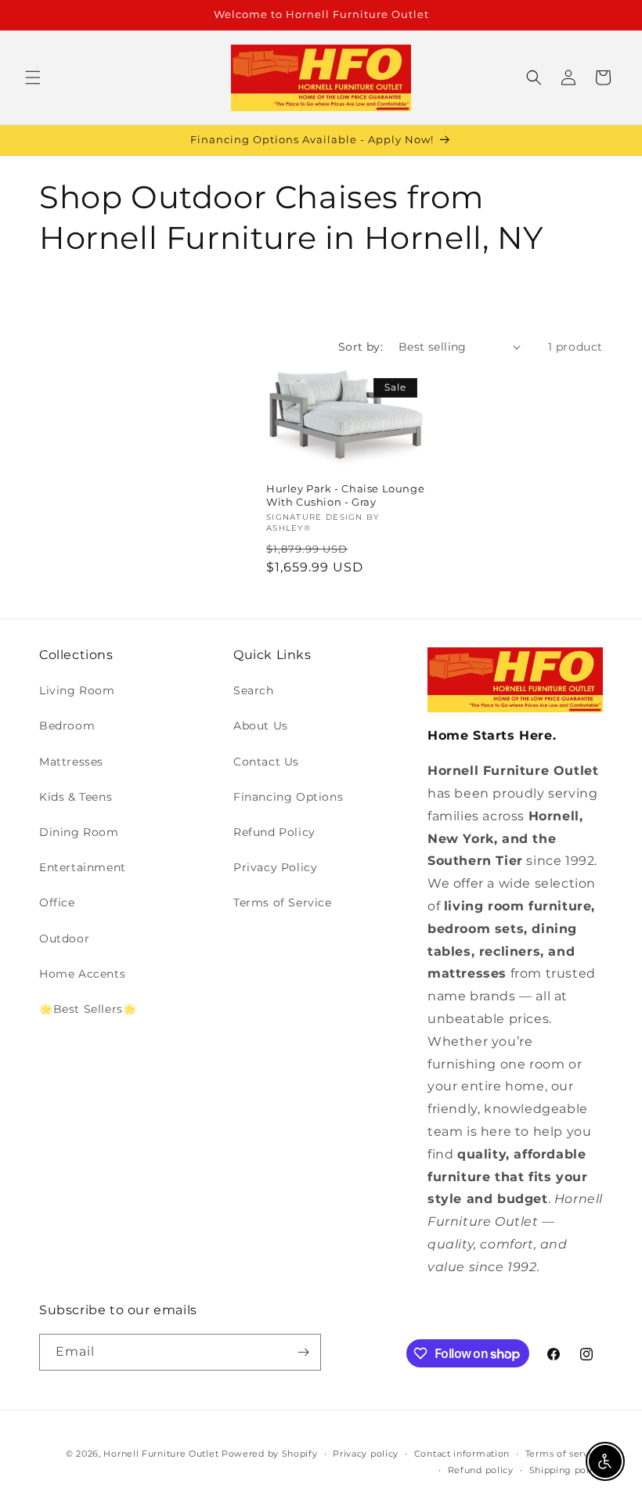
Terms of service (564, 1453)
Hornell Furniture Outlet (160, 1453)
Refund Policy (274, 832)
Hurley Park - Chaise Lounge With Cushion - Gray (345, 495)
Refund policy (481, 1470)
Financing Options (288, 797)
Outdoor (64, 938)
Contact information (462, 1453)
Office (57, 902)
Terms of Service (282, 902)
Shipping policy (566, 1470)
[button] (33, 77)
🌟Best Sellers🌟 (87, 1009)
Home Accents (82, 974)
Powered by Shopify (270, 1453)
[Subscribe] (303, 1352)
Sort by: (360, 347)
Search (253, 690)
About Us (260, 726)
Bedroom (67, 726)
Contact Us (266, 762)
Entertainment (82, 867)
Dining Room (79, 832)
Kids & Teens (75, 797)
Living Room (77, 690)
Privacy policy (366, 1453)
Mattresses (71, 762)
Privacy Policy (275, 867)
